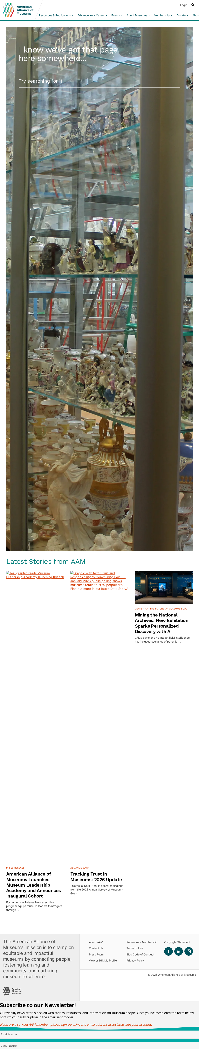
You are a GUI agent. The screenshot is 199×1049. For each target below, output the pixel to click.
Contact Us (96, 948)
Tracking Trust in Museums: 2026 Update (96, 876)
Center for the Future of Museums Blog (161, 608)
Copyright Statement (177, 942)
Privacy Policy (135, 960)
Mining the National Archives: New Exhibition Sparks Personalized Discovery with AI (162, 623)
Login (183, 5)
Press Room (96, 954)
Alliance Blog (79, 867)
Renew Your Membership (142, 942)
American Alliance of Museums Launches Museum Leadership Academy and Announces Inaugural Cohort (33, 885)
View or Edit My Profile (103, 960)
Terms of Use (135, 948)
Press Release (15, 867)
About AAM (96, 942)
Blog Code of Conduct (140, 954)
